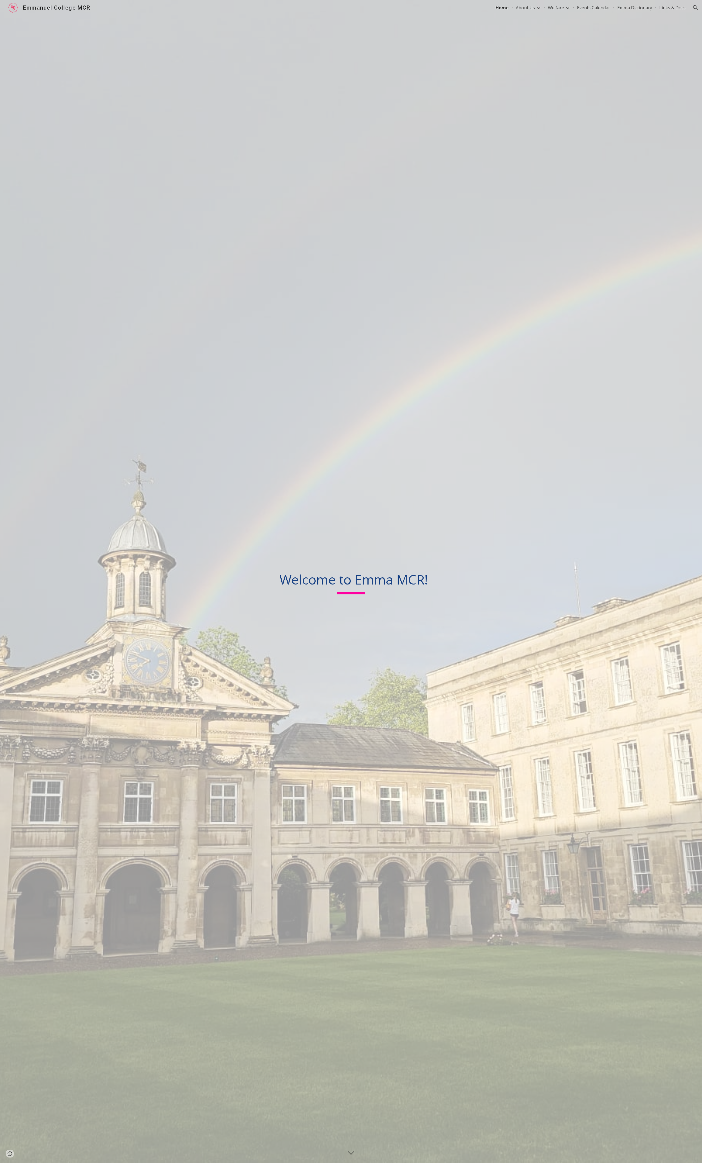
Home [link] (502, 8)
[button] (695, 7)
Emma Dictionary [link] (634, 8)
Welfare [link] (556, 8)
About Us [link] (525, 8)
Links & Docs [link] (672, 8)
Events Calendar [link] (593, 8)
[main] (351, 581)
